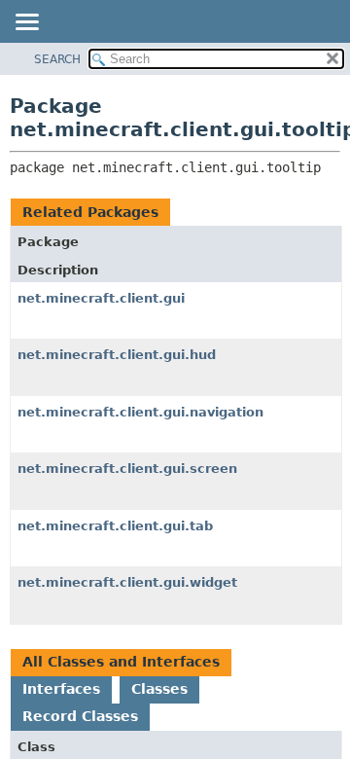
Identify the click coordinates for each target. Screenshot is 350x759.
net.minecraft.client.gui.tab (115, 526)
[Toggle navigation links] (26, 23)
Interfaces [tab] (61, 689)
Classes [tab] (159, 689)
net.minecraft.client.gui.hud (117, 354)
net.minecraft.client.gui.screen (127, 468)
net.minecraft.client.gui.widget (127, 582)
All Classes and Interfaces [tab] (121, 661)
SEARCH (57, 59)
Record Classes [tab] (80, 716)
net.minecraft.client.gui (101, 298)
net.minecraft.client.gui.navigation (140, 412)
